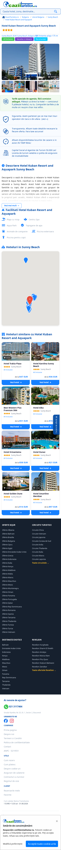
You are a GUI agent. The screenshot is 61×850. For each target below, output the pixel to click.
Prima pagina (10, 730)
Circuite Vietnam (39, 533)
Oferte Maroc (7, 577)
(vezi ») (45, 119)
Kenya (4, 655)
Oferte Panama (8, 595)
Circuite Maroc (38, 555)
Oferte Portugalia (9, 599)
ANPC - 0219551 (11, 750)
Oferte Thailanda (9, 621)
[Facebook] (6, 721)
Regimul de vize (11, 781)
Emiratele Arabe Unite (11, 648)
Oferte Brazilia (8, 537)
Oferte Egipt (7, 548)
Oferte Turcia (7, 628)
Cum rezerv (9, 760)
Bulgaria (25, 17)
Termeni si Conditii (13, 738)
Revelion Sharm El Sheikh (42, 648)
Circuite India (37, 544)
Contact (7, 746)
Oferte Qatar (7, 603)
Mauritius (6, 663)
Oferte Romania (8, 610)
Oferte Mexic (7, 584)
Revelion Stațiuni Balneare (43, 663)
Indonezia (6, 652)
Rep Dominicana (9, 677)
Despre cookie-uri (12, 768)
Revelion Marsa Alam (41, 655)
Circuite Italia (37, 552)
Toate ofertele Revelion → (44, 670)
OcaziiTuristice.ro (12, 17)
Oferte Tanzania (8, 617)
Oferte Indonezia (9, 559)
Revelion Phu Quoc (40, 659)
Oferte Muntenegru (10, 588)
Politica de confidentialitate (17, 742)
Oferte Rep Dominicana (12, 606)
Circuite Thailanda (39, 548)
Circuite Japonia (38, 537)
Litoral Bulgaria (38, 17)
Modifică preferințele (12, 843)
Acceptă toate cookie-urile (42, 843)
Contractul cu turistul (14, 777)
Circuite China (38, 530)
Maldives (6, 659)
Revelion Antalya (39, 652)
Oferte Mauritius (9, 581)
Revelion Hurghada (40, 644)
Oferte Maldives (8, 570)
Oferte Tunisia (8, 624)
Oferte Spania (8, 614)
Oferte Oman (7, 592)
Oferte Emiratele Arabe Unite (14, 552)
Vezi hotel (15, 382)
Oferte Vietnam (8, 632)
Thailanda (6, 684)
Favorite (7, 794)
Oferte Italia (7, 563)
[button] (25, 260)
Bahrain (5, 644)
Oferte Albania (8, 530)
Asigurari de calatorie (14, 772)
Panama (5, 674)
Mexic (4, 666)
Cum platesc (10, 764)
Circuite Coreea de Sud (41, 541)
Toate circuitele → (40, 563)
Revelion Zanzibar (39, 666)
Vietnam (5, 688)
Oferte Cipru (7, 544)
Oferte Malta (7, 573)
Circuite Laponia (39, 559)
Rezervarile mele (12, 790)
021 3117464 (15, 706)
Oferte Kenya (7, 566)
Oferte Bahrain (8, 533)
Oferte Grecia (7, 555)
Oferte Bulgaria (8, 541)
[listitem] (7, 86)
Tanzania (6, 681)
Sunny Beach (53, 17)
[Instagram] (12, 721)
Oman (4, 670)
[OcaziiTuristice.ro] (20, 4)
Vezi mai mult (10, 205)
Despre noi (9, 734)
